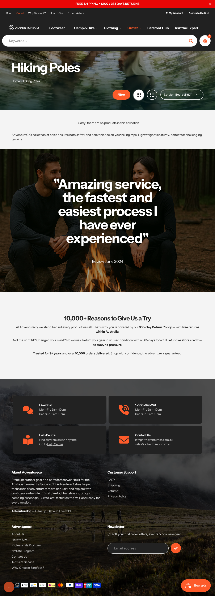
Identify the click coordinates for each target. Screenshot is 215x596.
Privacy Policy (117, 496)
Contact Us (19, 556)
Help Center (55, 444)
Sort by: (169, 94)
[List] (152, 95)
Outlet (20, 13)
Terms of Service (23, 562)
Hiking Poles (31, 81)
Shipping (114, 485)
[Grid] (139, 95)
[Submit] (176, 548)
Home (16, 81)
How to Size (56, 13)
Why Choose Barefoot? (28, 568)
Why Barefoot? (37, 13)
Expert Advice (76, 13)
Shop (9, 13)
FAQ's (111, 480)
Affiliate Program (23, 551)
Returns (113, 491)
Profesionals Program (26, 545)
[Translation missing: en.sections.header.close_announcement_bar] (210, 4)
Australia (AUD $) (199, 12)
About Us (18, 534)
